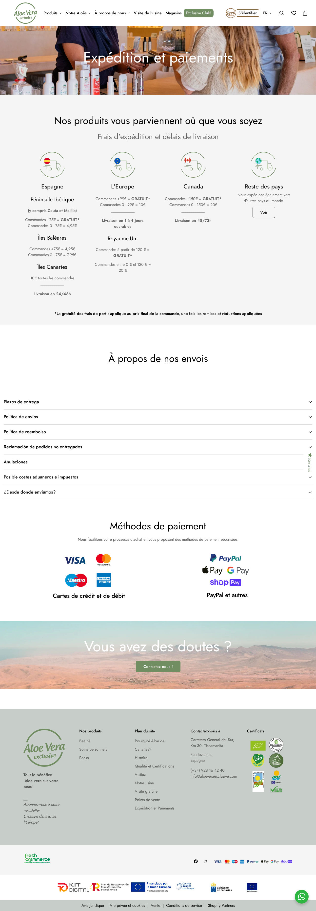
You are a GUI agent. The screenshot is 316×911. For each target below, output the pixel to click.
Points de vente (147, 800)
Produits (50, 13)
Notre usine (144, 783)
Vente (155, 905)
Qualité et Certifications (154, 766)
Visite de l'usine (148, 13)
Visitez (140, 774)
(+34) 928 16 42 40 (208, 770)
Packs (84, 758)
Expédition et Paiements (154, 808)
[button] (305, 13)
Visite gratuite (146, 791)
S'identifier (247, 13)
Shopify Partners (221, 905)
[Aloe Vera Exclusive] (25, 13)
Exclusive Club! (198, 13)
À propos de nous (110, 13)
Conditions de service (184, 905)
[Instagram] (206, 861)
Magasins (174, 13)
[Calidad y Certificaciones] (270, 766)
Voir (263, 212)
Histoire (141, 758)
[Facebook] (196, 861)
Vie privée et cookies (127, 905)
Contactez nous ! (158, 666)
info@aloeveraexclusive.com (214, 776)
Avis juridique (92, 905)
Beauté (84, 741)
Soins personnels (93, 749)
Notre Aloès (76, 13)
